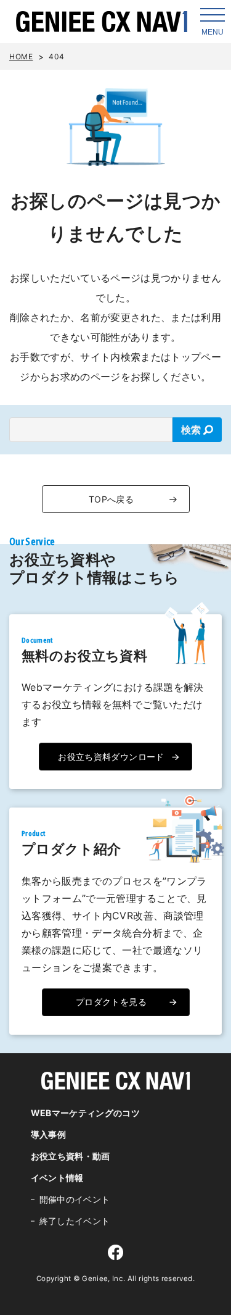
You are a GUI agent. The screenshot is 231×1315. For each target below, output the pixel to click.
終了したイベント (74, 1221)
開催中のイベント (74, 1199)
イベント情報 (57, 1177)
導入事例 (48, 1134)
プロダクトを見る (111, 1001)
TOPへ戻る (111, 499)
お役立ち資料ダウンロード (111, 756)
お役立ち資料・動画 (70, 1156)
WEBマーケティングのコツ (85, 1113)
